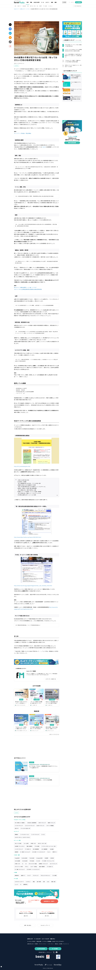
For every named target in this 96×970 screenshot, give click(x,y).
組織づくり (23, 875)
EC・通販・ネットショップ (25, 851)
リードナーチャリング (35, 834)
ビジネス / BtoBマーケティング (21, 730)
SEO (15, 6)
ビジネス (16, 65)
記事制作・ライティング (43, 863)
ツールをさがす (37, 938)
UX (26, 863)
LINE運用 (46, 858)
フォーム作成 (26, 843)
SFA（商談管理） (45, 849)
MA (37, 6)
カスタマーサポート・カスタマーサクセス (22, 837)
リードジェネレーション (24, 834)
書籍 (33, 881)
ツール (42, 2)
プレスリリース (66, 943)
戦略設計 (16, 834)
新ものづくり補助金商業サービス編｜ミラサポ (25, 287)
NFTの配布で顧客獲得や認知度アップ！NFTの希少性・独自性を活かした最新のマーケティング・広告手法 (36, 727)
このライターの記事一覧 (50, 679)
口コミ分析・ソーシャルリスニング (38, 851)
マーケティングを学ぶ (31, 941)
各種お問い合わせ (30, 943)
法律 (44, 881)
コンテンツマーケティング (29, 825)
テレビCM (38, 860)
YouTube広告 (24, 860)
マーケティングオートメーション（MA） (49, 846)
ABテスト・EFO (33, 6)
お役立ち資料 (37, 2)
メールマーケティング (19, 825)
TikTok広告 (32, 860)
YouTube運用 (17, 860)
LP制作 (40, 6)
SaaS (48, 881)
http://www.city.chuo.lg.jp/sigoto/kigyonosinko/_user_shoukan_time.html (33, 585)
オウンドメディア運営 (33, 863)
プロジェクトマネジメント (45, 875)
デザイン (26, 866)
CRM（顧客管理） (36, 849)
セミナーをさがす (45, 938)
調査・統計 (53, 881)
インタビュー (50, 6)
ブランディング (35, 875)
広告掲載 (64, 2)
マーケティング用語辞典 (46, 941)
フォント (48, 851)
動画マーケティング (51, 822)
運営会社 (56, 943)
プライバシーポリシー (43, 943)
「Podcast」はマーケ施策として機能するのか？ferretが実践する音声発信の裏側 (21, 727)
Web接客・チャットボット (19, 846)
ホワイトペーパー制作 (19, 866)
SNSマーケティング (42, 822)
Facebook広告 (24, 858)
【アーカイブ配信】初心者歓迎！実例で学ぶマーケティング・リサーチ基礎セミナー (36, 702)
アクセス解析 (37, 846)
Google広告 (17, 858)
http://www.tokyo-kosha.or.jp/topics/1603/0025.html (27, 537)
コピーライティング (53, 863)
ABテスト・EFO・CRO (42, 843)
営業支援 (16, 851)
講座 (56, 2)
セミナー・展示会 (34, 866)
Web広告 (24, 6)
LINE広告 (52, 858)
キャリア (29, 875)
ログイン (72, 2)
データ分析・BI (36, 699)
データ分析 (45, 6)
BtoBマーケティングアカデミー (58, 941)
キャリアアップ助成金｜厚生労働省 (22, 133)
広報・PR (16, 828)
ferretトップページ (45, 925)
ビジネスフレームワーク (19, 881)
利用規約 (36, 943)
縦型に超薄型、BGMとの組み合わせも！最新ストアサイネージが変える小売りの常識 (52, 727)
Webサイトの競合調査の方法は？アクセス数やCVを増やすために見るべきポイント (52, 702)
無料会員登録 (42, 948)
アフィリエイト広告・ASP (25, 828)
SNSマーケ (19, 6)
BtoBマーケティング (40, 825)
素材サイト (55, 851)
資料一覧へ (47, 915)
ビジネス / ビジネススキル (20, 705)
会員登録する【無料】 (49, 901)
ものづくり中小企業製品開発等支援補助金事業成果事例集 (28, 289)
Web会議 (51, 849)
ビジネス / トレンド (34, 730)
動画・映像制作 (29, 846)
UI (22, 863)
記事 (28, 2)
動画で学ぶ (52, 938)
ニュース (16, 884)
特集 (31, 2)
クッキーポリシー (51, 943)
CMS (28, 6)
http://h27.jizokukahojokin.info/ (22, 466)
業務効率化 (17, 875)
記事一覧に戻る (27, 925)
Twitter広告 (31, 858)
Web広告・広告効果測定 (31, 822)
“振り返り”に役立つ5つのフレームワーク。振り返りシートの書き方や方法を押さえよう (21, 702)
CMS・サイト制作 (18, 843)
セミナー (48, 2)
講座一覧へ (26, 915)
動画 (52, 2)
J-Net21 (44, 147)
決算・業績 (39, 881)
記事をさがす (30, 938)
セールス (43, 834)
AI (20, 884)
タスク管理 (54, 875)
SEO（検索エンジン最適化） (20, 822)
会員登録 (79, 2)
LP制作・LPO (33, 843)
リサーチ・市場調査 (49, 825)
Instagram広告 (39, 858)
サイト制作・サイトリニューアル (48, 860)
